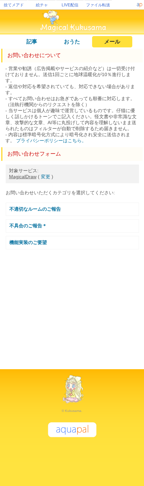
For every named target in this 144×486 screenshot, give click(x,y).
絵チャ (42, 5)
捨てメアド (14, 5)
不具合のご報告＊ (28, 225)
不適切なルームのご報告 (35, 209)
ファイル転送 (98, 5)
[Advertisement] (72, 306)
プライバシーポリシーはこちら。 (51, 140)
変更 (45, 176)
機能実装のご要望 (28, 242)
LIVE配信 (70, 5)
